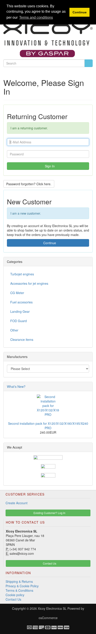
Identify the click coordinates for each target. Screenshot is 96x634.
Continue (49, 243)
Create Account (16, 503)
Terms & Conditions (19, 590)
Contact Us (13, 599)
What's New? (16, 386)
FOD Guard (18, 321)
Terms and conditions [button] (36, 17)
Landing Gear (20, 311)
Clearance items (21, 339)
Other (14, 330)
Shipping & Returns (19, 581)
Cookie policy (15, 595)
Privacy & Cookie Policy (22, 586)
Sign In (49, 166)
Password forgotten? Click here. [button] (28, 184)
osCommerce (48, 618)
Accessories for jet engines (29, 283)
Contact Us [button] (49, 563)
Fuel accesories (21, 302)
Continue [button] (80, 12)
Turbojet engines (22, 274)
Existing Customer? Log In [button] (49, 513)
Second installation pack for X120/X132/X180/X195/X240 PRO (48, 425)
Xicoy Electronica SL (52, 608)
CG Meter (17, 293)
